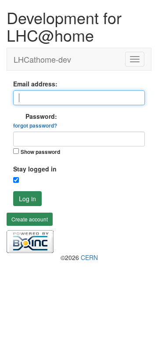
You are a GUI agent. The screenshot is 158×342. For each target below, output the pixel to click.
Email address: (35, 83)
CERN (89, 257)
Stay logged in (35, 168)
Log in (27, 198)
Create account (29, 219)
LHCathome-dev (42, 59)
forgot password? (35, 125)
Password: (35, 120)
